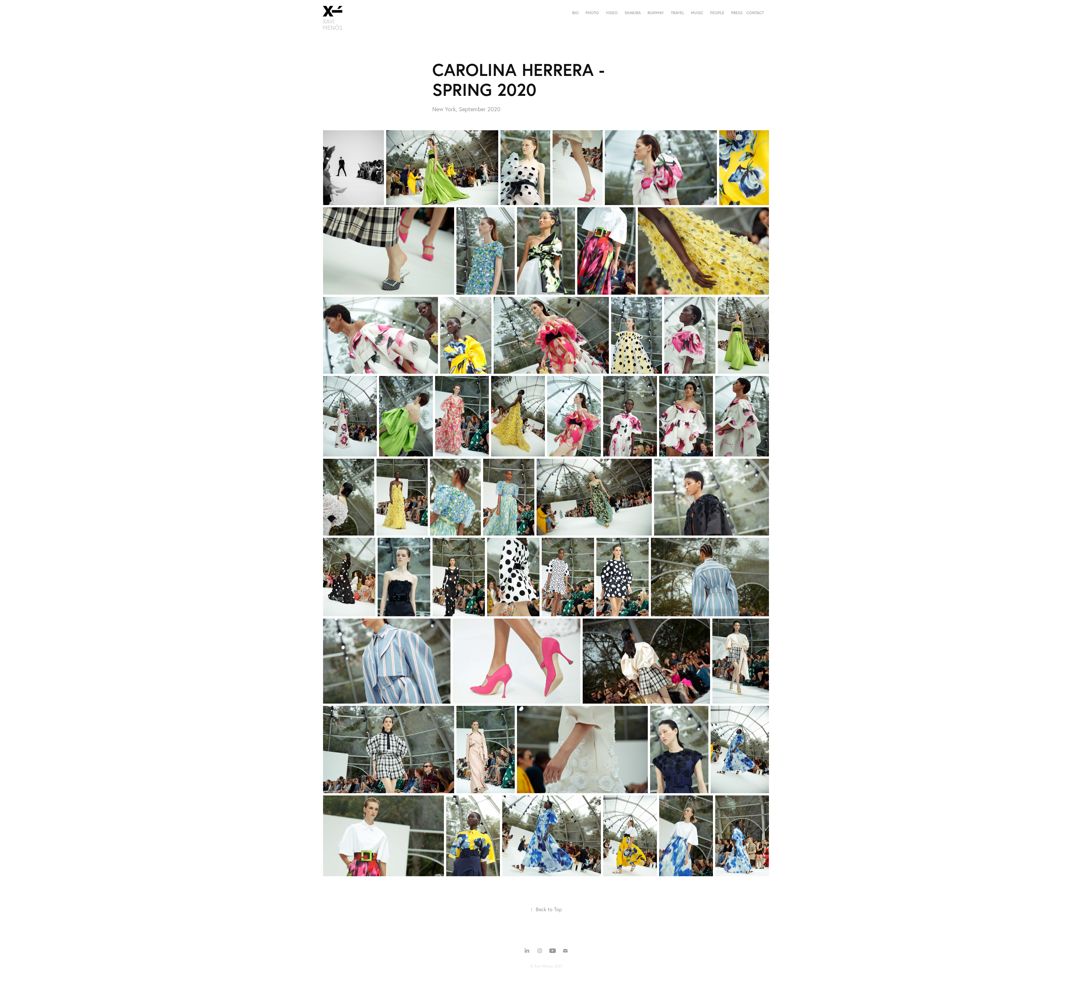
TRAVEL (677, 12)
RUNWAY (656, 12)
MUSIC (697, 12)
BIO (575, 12)
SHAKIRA (632, 12)
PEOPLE (717, 12)
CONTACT (755, 12)
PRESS (737, 12)
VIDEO (612, 12)
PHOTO (592, 12)
